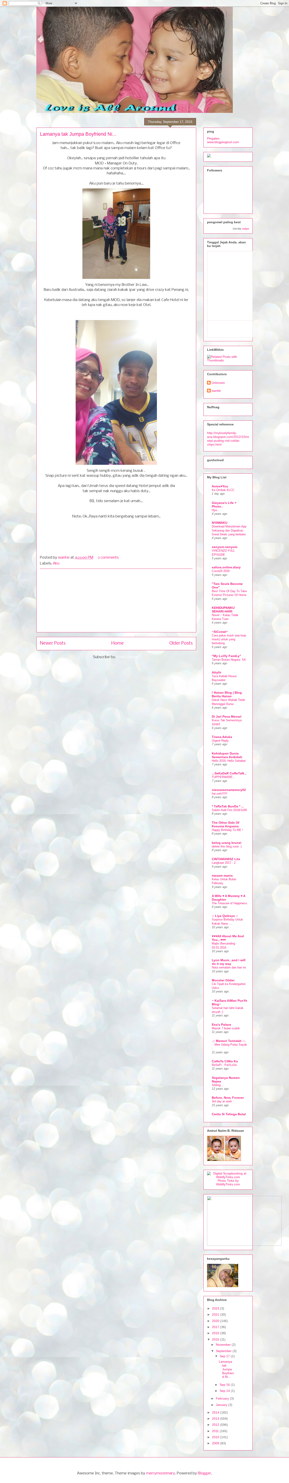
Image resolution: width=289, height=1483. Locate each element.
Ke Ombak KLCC (223, 490)
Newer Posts (52, 643)
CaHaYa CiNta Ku (225, 1061)
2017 (216, 1327)
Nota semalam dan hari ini (229, 967)
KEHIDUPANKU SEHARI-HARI (223, 609)
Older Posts (181, 643)
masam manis (222, 875)
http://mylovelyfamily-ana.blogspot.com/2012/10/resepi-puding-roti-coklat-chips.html (228, 438)
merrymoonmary (160, 1473)
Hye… (216, 510)
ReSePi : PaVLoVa (224, 1065)
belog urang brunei (226, 843)
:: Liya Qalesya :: (225, 916)
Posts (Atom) (128, 657)
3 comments (108, 557)
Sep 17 (225, 1356)
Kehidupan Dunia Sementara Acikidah (227, 755)
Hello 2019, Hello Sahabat (229, 760)
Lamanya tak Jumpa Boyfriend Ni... (78, 134)
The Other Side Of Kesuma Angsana (225, 824)
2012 (216, 1424)
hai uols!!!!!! (219, 793)
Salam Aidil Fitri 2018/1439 (229, 810)
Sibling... (217, 1085)
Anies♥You (220, 486)
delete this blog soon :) (227, 846)
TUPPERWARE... (223, 777)
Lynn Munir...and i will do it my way (228, 962)
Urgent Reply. (220, 740)
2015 (216, 1339)
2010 (216, 1437)
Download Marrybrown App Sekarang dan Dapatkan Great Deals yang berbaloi (229, 530)
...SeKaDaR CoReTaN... (229, 773)
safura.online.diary (226, 567)
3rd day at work (222, 1101)
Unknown (218, 382)
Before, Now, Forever (228, 1097)
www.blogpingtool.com (223, 142)
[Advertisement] (116, 600)
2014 (216, 1412)
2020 (216, 1321)
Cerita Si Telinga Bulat (229, 1114)
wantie (64, 557)
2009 (216, 1443)
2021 (216, 1314)
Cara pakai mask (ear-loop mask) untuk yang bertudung (229, 639)
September (224, 1351)
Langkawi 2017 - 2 (223, 862)
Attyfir (216, 672)
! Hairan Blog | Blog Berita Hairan (227, 694)
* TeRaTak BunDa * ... (228, 806)
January (222, 1405)
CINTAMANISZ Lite (226, 859)
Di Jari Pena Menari (226, 716)
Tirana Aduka (222, 737)
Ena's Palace (221, 1024)
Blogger (204, 1473)
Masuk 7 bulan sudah (226, 1028)
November (224, 1344)
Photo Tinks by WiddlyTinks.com (228, 1182)
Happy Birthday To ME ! (227, 830)
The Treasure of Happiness (229, 903)
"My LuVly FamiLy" (226, 656)
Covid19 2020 (221, 571)
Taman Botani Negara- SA (229, 659)
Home (117, 643)
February (223, 1398)
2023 (216, 1308)
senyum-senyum (224, 547)
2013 (216, 1418)
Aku (56, 563)
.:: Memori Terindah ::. (229, 1041)
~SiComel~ (220, 632)
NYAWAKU (219, 522)
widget (245, 228)
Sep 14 (225, 1391)
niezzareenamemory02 (229, 790)
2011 (216, 1431)
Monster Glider (223, 980)
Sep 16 (225, 1384)
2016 (216, 1333)
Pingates (213, 138)
